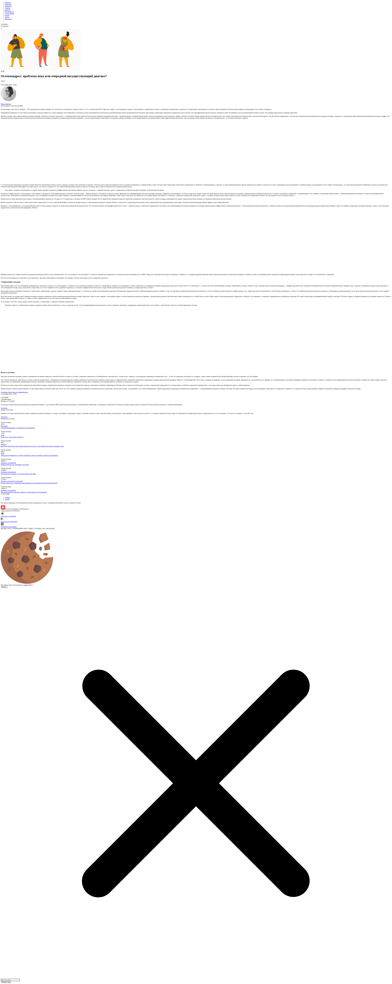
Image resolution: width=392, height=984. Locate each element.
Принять (4, 587)
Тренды (7, 8)
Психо (7, 15)
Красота (8, 10)
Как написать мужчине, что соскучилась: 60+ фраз (18, 474)
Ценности (8, 6)
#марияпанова (23, 392)
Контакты (8, 19)
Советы (7, 497)
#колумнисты (13, 392)
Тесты (7, 17)
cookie (25, 585)
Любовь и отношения (8, 463)
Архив (7, 499)
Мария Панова (6, 104)
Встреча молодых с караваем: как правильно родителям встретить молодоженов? (29, 483)
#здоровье (4, 392)
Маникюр (4, 426)
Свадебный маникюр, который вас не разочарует (18, 428)
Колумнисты (9, 12)
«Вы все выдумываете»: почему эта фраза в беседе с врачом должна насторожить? (29, 455)
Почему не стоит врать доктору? (12, 437)
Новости (8, 2)
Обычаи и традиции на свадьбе (12, 481)
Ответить (4, 408)
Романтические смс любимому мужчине (15, 465)
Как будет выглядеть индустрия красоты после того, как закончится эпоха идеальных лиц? (32, 446)
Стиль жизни (9, 13)
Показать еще (6, 982)
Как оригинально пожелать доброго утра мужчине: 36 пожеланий (24, 492)
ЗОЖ (2, 435)
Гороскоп (8, 4)
